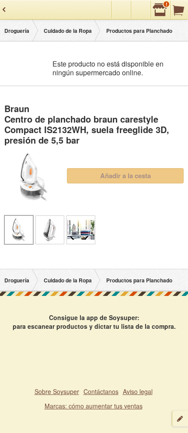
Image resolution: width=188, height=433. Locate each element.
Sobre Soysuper (57, 391)
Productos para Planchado (139, 31)
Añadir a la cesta (125, 175)
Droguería (16, 31)
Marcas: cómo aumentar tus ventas (94, 405)
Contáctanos (101, 391)
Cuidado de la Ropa (68, 31)
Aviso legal (138, 391)
